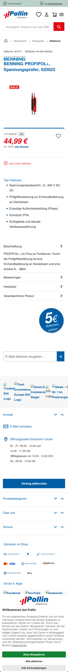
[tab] (34, 257)
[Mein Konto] (47, 15)
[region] (34, 106)
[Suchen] (58, 26)
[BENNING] (34, 58)
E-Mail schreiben (21, 426)
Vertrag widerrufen (34, 483)
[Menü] (62, 14)
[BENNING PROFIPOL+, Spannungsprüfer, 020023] (34, 103)
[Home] (6, 40)
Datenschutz (27, 364)
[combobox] (29, 26)
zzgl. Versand (21, 146)
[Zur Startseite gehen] (16, 14)
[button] (59, 414)
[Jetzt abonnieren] (60, 356)
